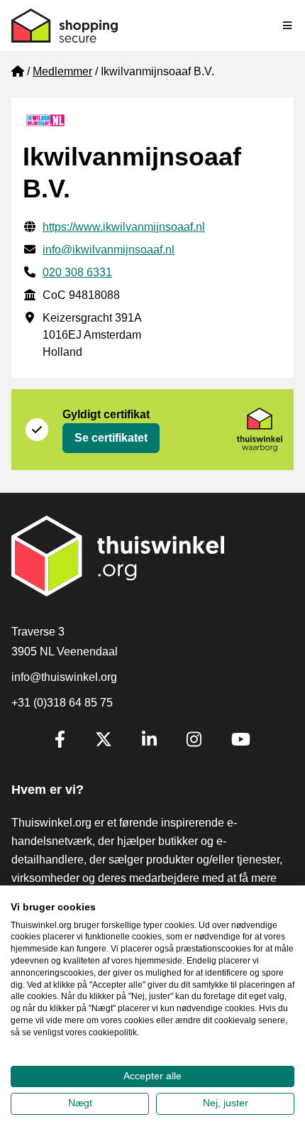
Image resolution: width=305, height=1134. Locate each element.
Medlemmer (62, 71)
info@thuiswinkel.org (64, 677)
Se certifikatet (111, 438)
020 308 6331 (77, 272)
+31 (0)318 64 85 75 (62, 703)
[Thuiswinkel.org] (64, 26)
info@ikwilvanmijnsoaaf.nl (108, 250)
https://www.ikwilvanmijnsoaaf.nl (124, 227)
